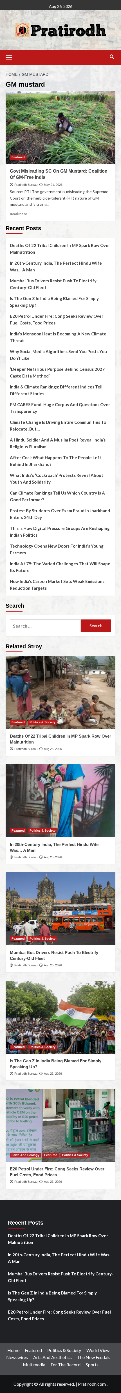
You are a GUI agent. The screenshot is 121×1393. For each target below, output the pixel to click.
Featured (18, 157)
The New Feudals (93, 1357)
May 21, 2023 (53, 184)
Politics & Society (42, 722)
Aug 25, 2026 (53, 749)
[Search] (111, 57)
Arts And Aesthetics (52, 1357)
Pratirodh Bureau (25, 184)
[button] (11, 57)
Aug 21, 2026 (53, 1073)
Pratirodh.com (92, 1384)
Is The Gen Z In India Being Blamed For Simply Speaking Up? (54, 302)
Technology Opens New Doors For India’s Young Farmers (57, 549)
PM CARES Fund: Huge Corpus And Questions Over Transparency (60, 408)
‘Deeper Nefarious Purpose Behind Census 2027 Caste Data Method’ (57, 372)
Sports (92, 1364)
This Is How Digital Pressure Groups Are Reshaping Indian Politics (60, 531)
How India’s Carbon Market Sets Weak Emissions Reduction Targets (57, 585)
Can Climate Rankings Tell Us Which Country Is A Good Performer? (57, 496)
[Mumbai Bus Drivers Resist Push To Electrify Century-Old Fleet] (60, 908)
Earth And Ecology (25, 1155)
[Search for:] (45, 625)
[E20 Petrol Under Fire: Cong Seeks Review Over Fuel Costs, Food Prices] (60, 1125)
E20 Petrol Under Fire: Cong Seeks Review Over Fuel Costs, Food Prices (56, 319)
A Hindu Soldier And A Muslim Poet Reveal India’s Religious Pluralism (58, 443)
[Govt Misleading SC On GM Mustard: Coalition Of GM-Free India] (60, 127)
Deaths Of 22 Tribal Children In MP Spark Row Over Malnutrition (60, 249)
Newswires (17, 1357)
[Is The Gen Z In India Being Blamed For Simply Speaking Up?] (60, 1017)
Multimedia (34, 1364)
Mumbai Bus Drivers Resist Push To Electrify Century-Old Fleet (53, 284)
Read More (18, 214)
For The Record (65, 1364)
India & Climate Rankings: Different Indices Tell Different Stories (56, 390)
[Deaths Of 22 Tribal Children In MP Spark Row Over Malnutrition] (60, 692)
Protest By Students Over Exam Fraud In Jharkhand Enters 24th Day (60, 514)
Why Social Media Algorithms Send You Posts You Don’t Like (58, 355)
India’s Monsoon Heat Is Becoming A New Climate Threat (58, 337)
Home (13, 1350)
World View (97, 1350)
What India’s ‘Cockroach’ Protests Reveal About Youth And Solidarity (56, 478)
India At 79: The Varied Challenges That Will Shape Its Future (60, 567)
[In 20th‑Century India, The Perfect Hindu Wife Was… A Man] (60, 800)
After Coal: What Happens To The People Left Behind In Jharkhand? (55, 461)
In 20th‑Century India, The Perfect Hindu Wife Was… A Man (56, 266)
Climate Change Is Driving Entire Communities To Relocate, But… (58, 425)
